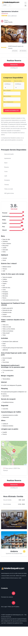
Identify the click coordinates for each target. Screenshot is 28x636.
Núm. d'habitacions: (8, 102)
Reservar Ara (14, 64)
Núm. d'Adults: (7, 90)
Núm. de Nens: (7, 96)
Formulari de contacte (7, 597)
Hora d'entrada (7, 504)
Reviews (23, 50)
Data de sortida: (18, 81)
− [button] (3, 445)
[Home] (12, 568)
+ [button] (3, 443)
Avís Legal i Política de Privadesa (10, 606)
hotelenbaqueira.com (6, 573)
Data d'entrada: (7, 81)
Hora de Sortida (7, 500)
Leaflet (25, 464)
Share (15, 50)
